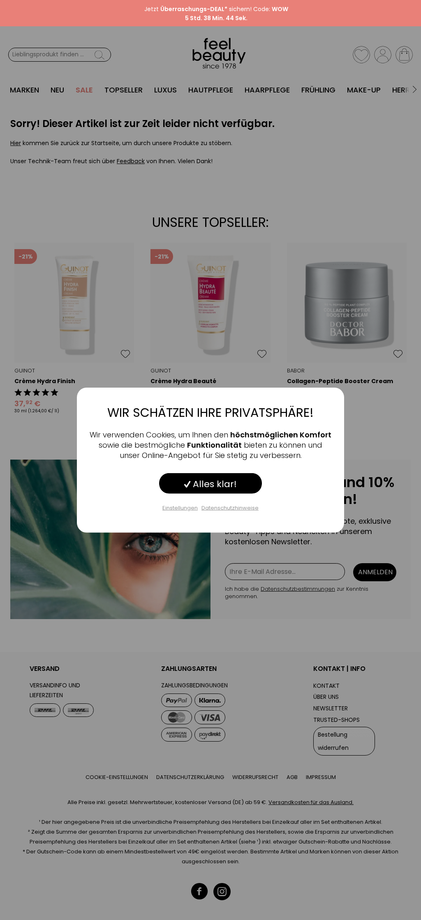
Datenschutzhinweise (230, 507)
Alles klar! (213, 483)
